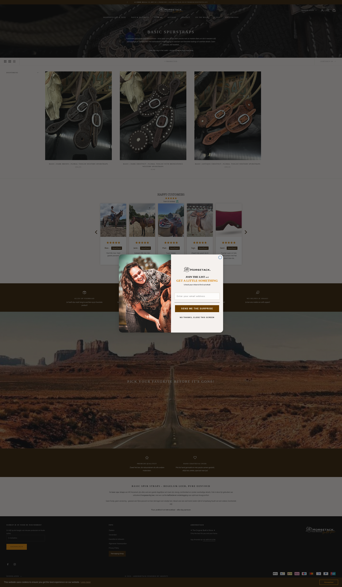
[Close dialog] (220, 257)
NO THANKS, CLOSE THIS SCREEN (197, 317)
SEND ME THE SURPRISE (197, 308)
